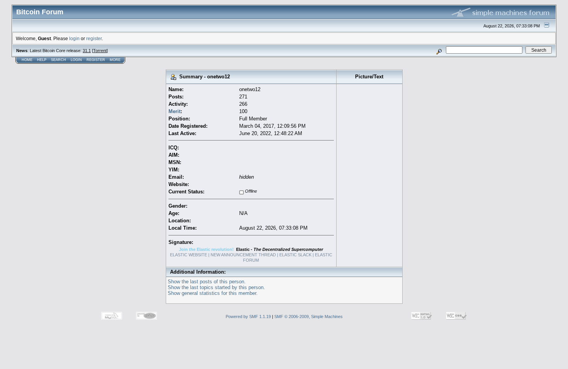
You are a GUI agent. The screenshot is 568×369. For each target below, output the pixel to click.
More (115, 60)
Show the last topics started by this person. (216, 287)
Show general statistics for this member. (213, 293)
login (74, 38)
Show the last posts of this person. (207, 281)
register (94, 38)
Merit (174, 111)
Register (96, 60)
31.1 (87, 50)
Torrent (100, 50)
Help (41, 60)
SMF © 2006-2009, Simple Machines (308, 316)
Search (58, 60)
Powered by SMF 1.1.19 (248, 316)
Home (27, 60)
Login (76, 60)
